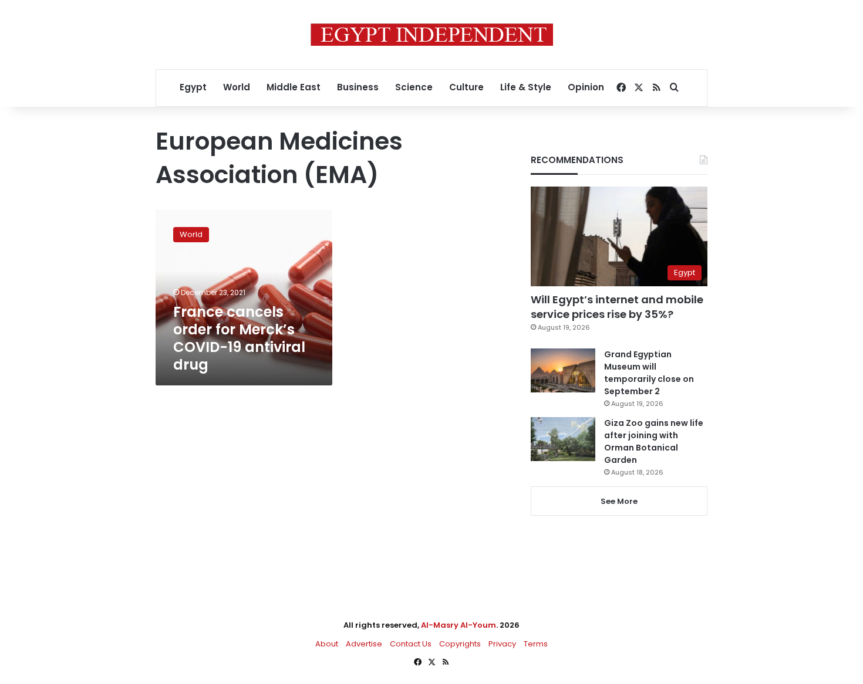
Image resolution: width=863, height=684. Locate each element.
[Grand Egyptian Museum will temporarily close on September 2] (563, 370)
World (236, 87)
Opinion (586, 87)
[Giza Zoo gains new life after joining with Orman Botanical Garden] (563, 439)
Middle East (294, 87)
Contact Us (411, 643)
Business (358, 87)
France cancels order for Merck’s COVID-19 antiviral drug (239, 338)
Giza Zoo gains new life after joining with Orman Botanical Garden (653, 441)
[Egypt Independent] (432, 34)
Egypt (193, 87)
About (326, 643)
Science (414, 87)
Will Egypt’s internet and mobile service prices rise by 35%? (617, 306)
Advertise (364, 643)
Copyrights (460, 643)
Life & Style (525, 87)
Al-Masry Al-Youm (458, 625)
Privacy (502, 643)
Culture (466, 87)
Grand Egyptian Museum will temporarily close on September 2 (649, 372)
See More (619, 501)
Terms (536, 643)
